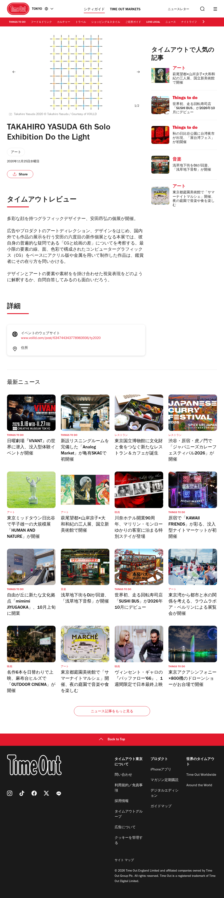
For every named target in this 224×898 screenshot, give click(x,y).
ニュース (170, 22)
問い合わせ (123, 775)
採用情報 (122, 801)
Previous (14, 71)
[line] (58, 793)
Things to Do (17, 22)
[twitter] (46, 793)
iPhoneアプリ (160, 770)
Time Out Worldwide (201, 775)
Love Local (153, 22)
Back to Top (116, 739)
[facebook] (34, 793)
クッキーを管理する (129, 840)
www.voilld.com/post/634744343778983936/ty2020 (61, 338)
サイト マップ (124, 860)
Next (138, 71)
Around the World (199, 785)
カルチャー (63, 22)
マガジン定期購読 (164, 780)
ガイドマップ (161, 806)
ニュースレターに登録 (178, 9)
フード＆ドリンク (41, 22)
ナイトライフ (189, 22)
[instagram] (9, 793)
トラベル (80, 22)
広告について (125, 827)
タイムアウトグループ (129, 814)
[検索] (202, 9)
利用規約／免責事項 (129, 788)
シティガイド (94, 9)
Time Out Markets (125, 9)
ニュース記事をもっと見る (112, 711)
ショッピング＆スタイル (105, 22)
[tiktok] (21, 793)
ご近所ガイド (133, 22)
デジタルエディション (164, 793)
